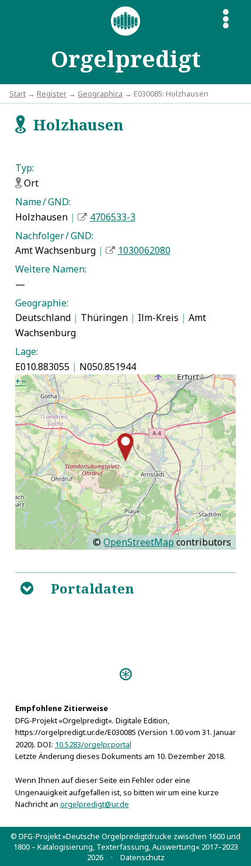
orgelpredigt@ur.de (94, 804)
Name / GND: (43, 201)
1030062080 (144, 250)
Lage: (26, 351)
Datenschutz (142, 857)
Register (52, 93)
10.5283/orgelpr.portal (93, 744)
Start (17, 93)
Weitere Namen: (50, 269)
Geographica (100, 93)
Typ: (24, 167)
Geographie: (41, 302)
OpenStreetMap (138, 542)
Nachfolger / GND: (54, 235)
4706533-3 (112, 217)
